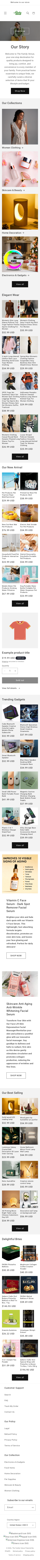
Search (7, 1395)
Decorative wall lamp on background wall (28, 1212)
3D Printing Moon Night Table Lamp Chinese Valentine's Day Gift (10, 1214)
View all (20, 284)
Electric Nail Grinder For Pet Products (28, 526)
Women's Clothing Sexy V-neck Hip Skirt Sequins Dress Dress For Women (29, 323)
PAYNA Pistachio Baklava (9, 1266)
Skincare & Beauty (12, 190)
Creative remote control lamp (26, 1182)
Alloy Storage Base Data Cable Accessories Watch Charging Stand (28, 831)
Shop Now (20, 31)
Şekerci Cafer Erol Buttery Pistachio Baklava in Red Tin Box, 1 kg (9, 1299)
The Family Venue (18, 1548)
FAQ (6, 1400)
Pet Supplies (10, 1479)
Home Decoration (11, 232)
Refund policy (18, 1551)
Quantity (5, 666)
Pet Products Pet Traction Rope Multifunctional (9, 495)
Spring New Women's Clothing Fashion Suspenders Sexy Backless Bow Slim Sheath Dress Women (29, 360)
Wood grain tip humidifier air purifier (29, 1119)
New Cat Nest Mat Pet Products (9, 526)
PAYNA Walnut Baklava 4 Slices (27, 1297)
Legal (6, 1428)
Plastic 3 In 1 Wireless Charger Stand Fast (9, 830)
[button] (5, 13)
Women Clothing (11, 147)
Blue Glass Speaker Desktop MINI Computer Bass (28, 762)
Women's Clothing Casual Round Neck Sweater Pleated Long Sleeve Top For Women (11, 439)
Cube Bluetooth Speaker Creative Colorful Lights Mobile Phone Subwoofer (9, 728)
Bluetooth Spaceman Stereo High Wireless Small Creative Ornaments (29, 728)
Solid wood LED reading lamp (8, 1118)
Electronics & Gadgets (14, 275)
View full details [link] (9, 688)
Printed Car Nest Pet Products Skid (28, 494)
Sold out (20, 680)
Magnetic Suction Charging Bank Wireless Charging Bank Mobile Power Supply (28, 796)
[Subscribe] (32, 1507)
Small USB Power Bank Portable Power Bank (10, 794)
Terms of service (15, 1555)
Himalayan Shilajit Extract (27, 1331)
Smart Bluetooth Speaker (8, 757)
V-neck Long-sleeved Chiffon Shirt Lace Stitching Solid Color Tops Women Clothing (10, 360)
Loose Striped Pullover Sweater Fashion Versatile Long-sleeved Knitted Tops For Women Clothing (28, 440)
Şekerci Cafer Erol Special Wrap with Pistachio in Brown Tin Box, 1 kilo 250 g (28, 1363)
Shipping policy (28, 1555)
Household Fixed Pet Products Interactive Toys (10, 556)
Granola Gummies (9, 1330)
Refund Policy (10, 1434)
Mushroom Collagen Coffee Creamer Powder (28, 1267)
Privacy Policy (10, 1440)
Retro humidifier (8, 1181)
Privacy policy (30, 1551)
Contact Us (9, 1412)
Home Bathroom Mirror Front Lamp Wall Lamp (27, 1149)
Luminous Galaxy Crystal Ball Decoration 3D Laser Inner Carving (10, 1150)
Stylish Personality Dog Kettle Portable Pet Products (28, 556)
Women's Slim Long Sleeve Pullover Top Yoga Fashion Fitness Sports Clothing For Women (11, 324)
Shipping (5, 661)
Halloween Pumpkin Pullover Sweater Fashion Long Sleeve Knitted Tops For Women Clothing (28, 397)
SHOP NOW (16, 955)
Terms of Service (12, 1445)
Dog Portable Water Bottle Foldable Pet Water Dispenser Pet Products (28, 589)
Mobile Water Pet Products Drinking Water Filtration (9, 588)
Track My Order (11, 1406)
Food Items (9, 1468)
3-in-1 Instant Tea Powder (9, 1361)
